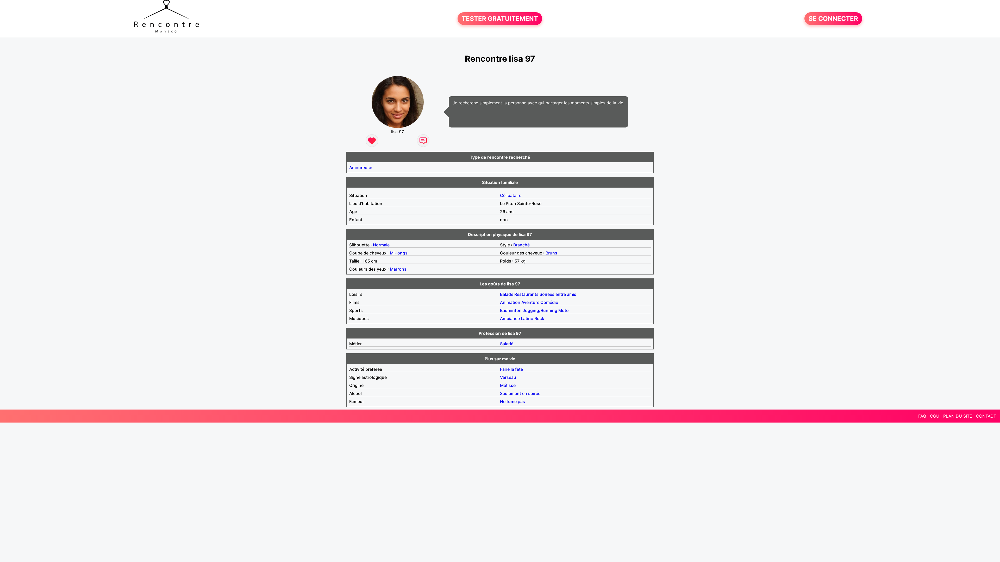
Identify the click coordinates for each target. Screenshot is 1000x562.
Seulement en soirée (520, 393)
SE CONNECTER (833, 18)
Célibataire (510, 195)
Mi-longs (399, 253)
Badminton (511, 310)
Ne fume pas (512, 401)
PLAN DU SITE (957, 416)
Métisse (508, 385)
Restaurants (526, 294)
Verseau (508, 377)
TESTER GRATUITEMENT (500, 18)
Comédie (549, 302)
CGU (934, 416)
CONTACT (986, 416)
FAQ (922, 416)
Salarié (506, 343)
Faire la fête (511, 369)
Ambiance (510, 318)
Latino (527, 318)
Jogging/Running (540, 310)
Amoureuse (360, 167)
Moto (563, 310)
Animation (510, 302)
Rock (539, 318)
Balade (506, 294)
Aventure (530, 302)
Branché (521, 244)
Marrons (398, 269)
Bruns (551, 253)
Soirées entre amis (558, 294)
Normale (381, 244)
